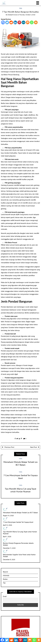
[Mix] (27, 22)
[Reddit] (11, 22)
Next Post (33, 447)
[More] (36, 22)
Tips (20, 8)
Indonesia (6, 575)
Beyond (5, 572)
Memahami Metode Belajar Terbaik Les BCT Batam (20, 512)
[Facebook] (3, 22)
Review (5, 579)
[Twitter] (7, 22)
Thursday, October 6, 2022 (27, 15)
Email (4, 596)
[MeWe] (23, 22)
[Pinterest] (19, 22)
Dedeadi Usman (12, 15)
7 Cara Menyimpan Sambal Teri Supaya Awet (18, 522)
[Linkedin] (15, 22)
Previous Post (9, 447)
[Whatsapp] (32, 22)
